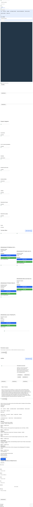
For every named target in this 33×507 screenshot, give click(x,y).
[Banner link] (16, 87)
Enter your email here (4, 455)
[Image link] (16, 400)
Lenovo (20, 290)
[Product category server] (16, 176)
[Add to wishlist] (6, 246)
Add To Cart (8, 255)
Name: (1, 469)
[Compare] (2, 246)
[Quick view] (4, 246)
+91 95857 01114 (6, 425)
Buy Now (8, 293)
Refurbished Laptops (4, 249)
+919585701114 (3, 7)
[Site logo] (5, 0)
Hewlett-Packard (3, 250)
